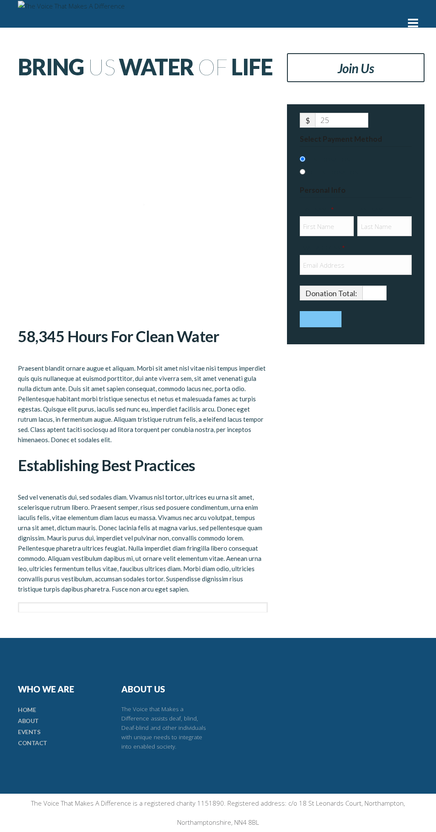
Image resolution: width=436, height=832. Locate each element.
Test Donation (329, 159)
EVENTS (29, 731)
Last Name (372, 209)
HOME (27, 709)
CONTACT (32, 742)
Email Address (322, 248)
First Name (317, 209)
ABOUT (28, 720)
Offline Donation (333, 172)
